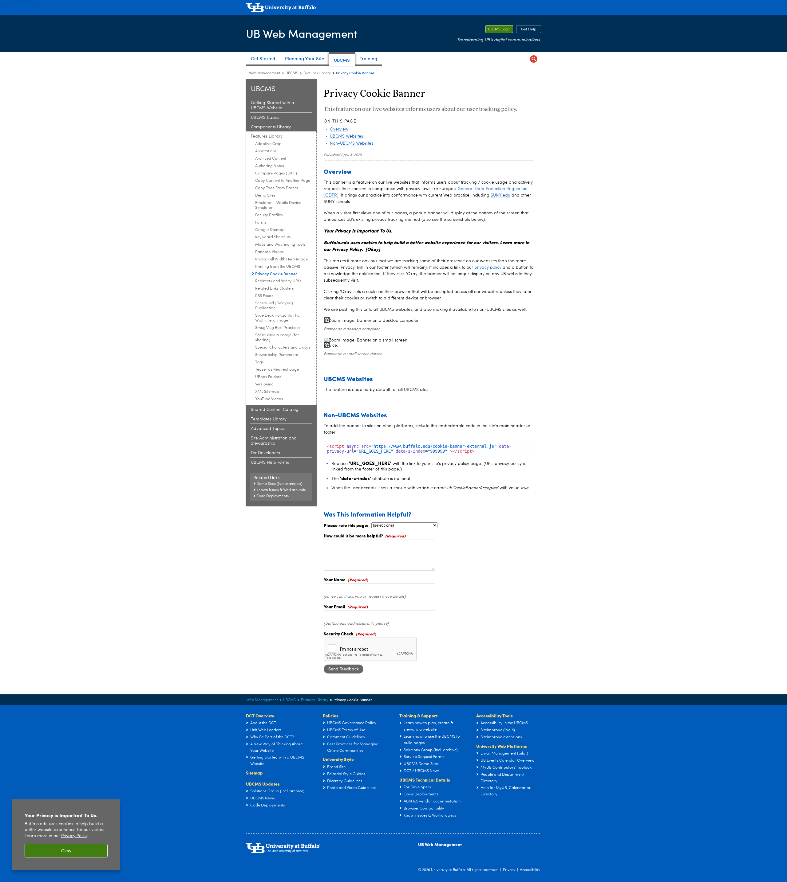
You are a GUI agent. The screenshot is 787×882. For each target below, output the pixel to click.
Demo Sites (265, 195)
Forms (261, 222)
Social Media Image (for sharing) (277, 337)
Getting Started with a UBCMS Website (272, 105)
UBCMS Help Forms (270, 462)
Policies (330, 715)
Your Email (334, 606)
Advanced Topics (268, 429)
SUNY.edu (500, 195)
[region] (66, 834)
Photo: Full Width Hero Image (281, 259)
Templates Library (269, 419)
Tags (259, 362)
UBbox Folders (268, 377)
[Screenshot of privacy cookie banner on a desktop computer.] (428, 320)
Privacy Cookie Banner (276, 273)
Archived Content (270, 159)
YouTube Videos (269, 399)
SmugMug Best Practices (277, 328)
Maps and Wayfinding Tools (280, 245)
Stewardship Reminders (276, 355)
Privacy (509, 870)
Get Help (526, 29)
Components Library (271, 127)
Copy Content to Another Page (282, 181)
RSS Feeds (264, 296)
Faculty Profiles (269, 215)
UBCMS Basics (265, 117)
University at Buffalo (448, 870)
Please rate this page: (346, 525)
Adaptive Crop (268, 144)
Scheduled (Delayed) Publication (274, 305)
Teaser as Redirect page (277, 370)
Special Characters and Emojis (282, 347)
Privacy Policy (74, 836)
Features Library (317, 73)
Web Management (264, 73)
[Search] (533, 59)
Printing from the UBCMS (277, 267)
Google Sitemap (270, 230)
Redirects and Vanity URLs (278, 281)
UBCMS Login (498, 29)
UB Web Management (302, 33)
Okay (66, 850)
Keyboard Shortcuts (273, 237)
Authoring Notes (269, 166)
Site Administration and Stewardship (274, 441)
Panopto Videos (269, 252)
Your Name (335, 579)
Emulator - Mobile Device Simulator (278, 205)
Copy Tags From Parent (276, 188)
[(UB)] (393, 8)
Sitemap (254, 773)
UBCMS (292, 73)
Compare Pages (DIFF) (276, 173)
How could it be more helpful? (353, 536)
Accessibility (530, 870)
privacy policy (487, 267)
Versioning (264, 384)
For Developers (265, 453)
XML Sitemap (267, 392)
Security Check (339, 633)
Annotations (266, 151)
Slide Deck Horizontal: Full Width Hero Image (278, 318)
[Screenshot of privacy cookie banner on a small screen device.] (370, 343)
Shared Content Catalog (275, 410)
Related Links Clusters (274, 289)
